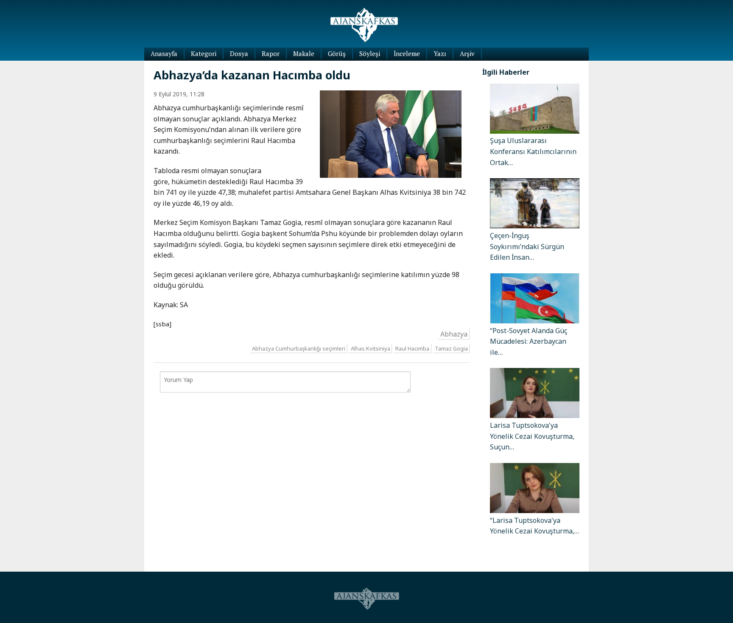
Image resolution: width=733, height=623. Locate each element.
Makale (303, 53)
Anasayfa (164, 53)
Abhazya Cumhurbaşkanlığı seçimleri (298, 348)
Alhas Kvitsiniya (370, 348)
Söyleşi (369, 53)
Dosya (239, 53)
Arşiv (467, 53)
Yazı (440, 53)
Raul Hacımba (412, 348)
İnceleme (407, 53)
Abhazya (453, 333)
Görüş (337, 53)
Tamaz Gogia (451, 348)
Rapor (271, 53)
